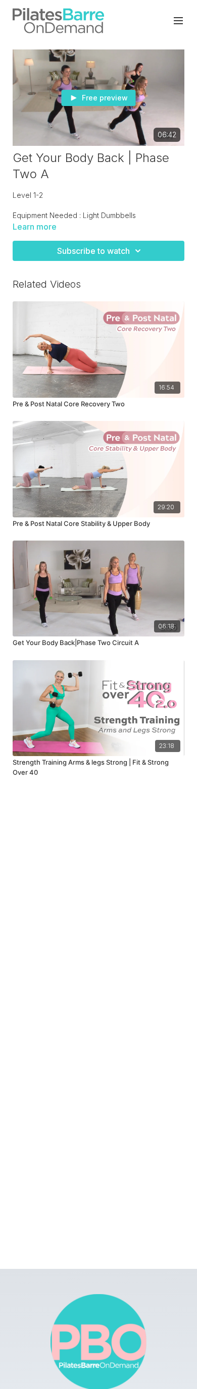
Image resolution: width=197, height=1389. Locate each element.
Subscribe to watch (93, 251)
